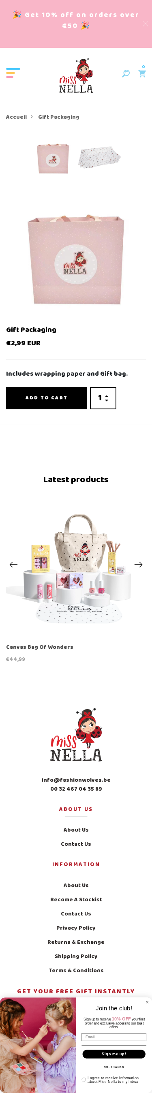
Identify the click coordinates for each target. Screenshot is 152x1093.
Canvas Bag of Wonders (39, 647)
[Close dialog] (147, 1002)
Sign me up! (114, 1054)
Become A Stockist (76, 900)
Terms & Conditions (76, 970)
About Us (76, 830)
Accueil (16, 117)
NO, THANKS (114, 1067)
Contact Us (76, 844)
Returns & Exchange (76, 942)
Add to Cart (47, 398)
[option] (53, 160)
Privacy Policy (76, 928)
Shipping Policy (76, 956)
